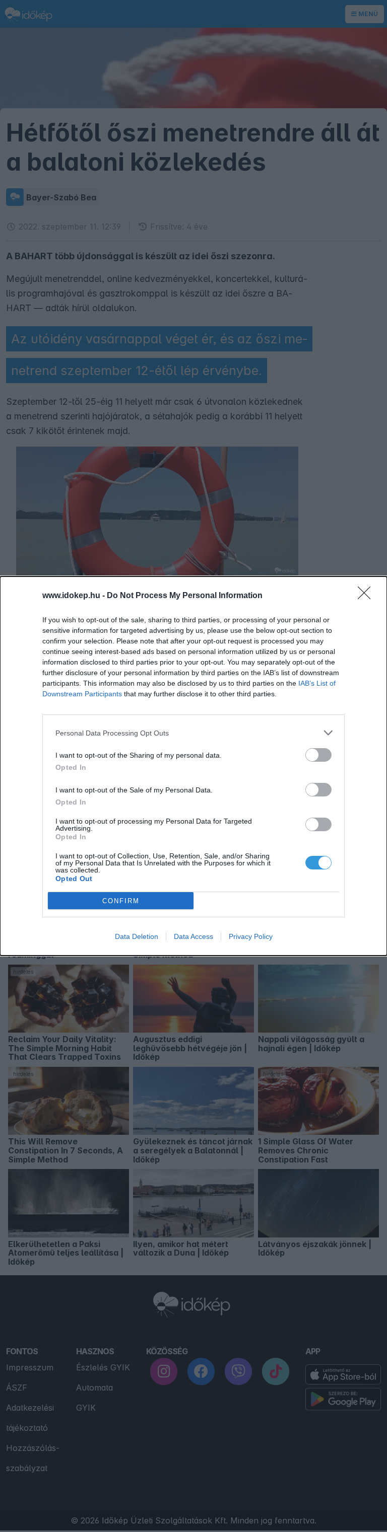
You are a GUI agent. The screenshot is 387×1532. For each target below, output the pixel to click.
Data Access (193, 936)
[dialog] (193, 766)
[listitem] (193, 732)
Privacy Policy (251, 936)
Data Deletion (136, 936)
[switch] (318, 755)
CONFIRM (121, 901)
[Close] (367, 596)
